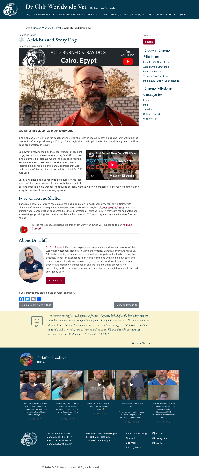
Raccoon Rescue (152, 71)
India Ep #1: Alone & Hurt (157, 62)
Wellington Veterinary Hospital (77, 14)
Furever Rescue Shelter (112, 207)
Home (27, 27)
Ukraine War (150, 118)
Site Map (131, 442)
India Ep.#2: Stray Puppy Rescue (161, 80)
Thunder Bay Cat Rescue (156, 76)
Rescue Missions (134, 14)
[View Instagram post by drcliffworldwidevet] (48, 397)
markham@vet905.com (59, 443)
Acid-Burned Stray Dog (156, 66)
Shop (183, 14)
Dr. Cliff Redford (55, 247)
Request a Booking (136, 433)
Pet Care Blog (112, 14)
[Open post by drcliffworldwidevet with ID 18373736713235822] (67, 385)
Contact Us (55, 280)
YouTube (160, 443)
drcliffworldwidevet (35, 372)
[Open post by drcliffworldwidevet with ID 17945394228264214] (163, 385)
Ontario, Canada (152, 114)
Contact (171, 14)
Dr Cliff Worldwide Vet (56, 7)
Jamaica (147, 109)
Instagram (161, 438)
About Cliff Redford (39, 14)
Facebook (161, 433)
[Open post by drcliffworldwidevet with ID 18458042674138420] (35, 385)
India (145, 104)
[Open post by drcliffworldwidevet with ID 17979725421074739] (99, 385)
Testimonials (155, 14)
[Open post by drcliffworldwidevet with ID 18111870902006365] (131, 385)
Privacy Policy (134, 447)
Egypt (57, 27)
